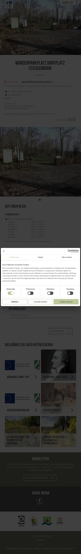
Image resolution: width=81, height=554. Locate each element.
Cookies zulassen (66, 302)
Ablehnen (14, 302)
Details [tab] (40, 257)
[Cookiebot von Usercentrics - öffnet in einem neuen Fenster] (69, 251)
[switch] (31, 293)
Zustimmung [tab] (14, 257)
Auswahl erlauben (40, 302)
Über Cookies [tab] (67, 257)
